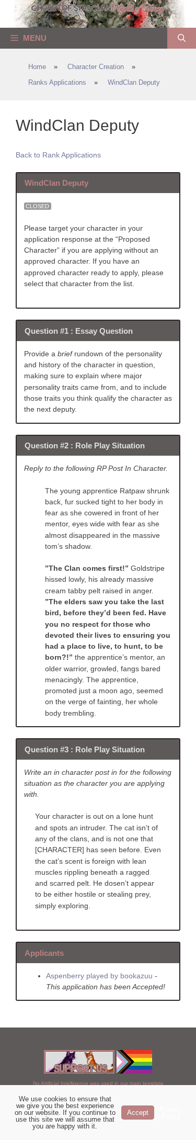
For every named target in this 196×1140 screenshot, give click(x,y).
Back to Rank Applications (58, 155)
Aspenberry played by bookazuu (99, 976)
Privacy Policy (170, 1112)
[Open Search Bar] (181, 38)
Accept (137, 1112)
